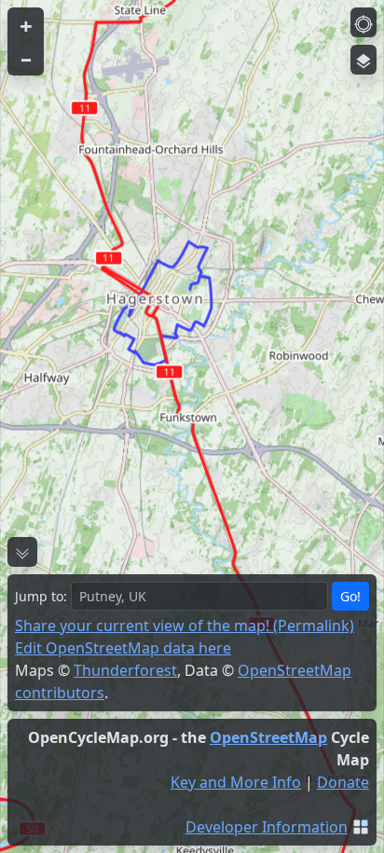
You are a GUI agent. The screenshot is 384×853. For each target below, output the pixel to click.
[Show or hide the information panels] (22, 552)
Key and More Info (236, 782)
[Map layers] (363, 60)
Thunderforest (125, 670)
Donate (343, 782)
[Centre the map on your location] (363, 22)
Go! (350, 596)
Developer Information (266, 827)
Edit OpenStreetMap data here (123, 648)
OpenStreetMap (268, 737)
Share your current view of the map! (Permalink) (184, 625)
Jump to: (41, 596)
